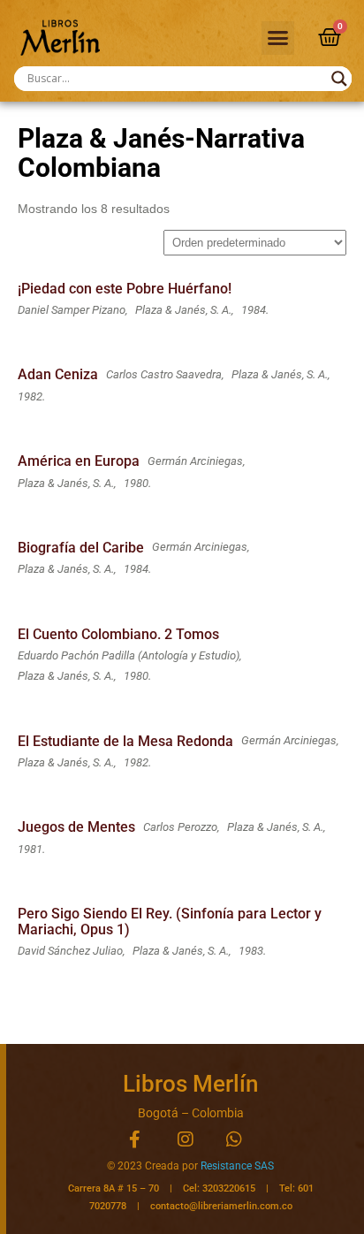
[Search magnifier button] (339, 78)
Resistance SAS (237, 1166)
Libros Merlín (190, 1083)
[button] (278, 38)
